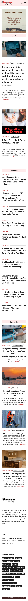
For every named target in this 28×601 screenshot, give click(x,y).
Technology (20, 63)
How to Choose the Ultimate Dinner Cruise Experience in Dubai (14, 393)
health (4, 564)
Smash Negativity (7, 580)
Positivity (13, 570)
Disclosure (18, 538)
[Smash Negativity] (7, 3)
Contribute (10, 543)
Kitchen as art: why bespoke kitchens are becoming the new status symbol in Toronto (14, 475)
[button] (22, 3)
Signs (17, 577)
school (4, 577)
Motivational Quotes (8, 567)
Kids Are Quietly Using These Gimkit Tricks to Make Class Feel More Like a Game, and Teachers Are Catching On (14, 279)
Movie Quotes (20, 567)
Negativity (5, 570)
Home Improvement (18, 345)
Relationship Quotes (18, 573)
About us (4, 538)
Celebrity (10, 558)
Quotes (20, 570)
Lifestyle (14, 388)
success (19, 586)
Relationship (6, 573)
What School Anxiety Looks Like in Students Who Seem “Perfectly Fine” (14, 307)
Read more (6, 99)
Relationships (15, 136)
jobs (9, 564)
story (13, 586)
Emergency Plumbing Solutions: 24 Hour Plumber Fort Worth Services (14, 350)
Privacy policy (6, 540)
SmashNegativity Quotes (9, 583)
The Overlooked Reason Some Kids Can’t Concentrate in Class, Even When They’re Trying (14, 294)
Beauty (4, 558)
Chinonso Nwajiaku (7, 85)
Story (12, 63)
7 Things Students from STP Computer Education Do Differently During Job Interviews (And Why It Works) (13, 196)
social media (6, 586)
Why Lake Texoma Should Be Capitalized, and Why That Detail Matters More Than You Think (14, 250)
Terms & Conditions (18, 540)
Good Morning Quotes (13, 561)
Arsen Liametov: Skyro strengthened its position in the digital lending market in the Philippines (14, 180)
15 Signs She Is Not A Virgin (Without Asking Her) (13, 141)
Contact (11, 538)
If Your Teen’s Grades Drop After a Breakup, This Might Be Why (14, 224)
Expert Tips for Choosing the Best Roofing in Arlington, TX (14, 434)
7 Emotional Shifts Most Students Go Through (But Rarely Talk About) (14, 236)
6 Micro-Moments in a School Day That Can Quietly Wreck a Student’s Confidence (13, 211)
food (3, 561)
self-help (11, 577)
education (18, 558)
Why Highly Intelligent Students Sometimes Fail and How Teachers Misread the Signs (13, 264)
